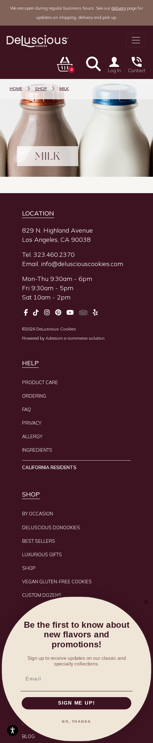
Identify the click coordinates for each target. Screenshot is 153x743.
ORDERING (34, 396)
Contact (136, 70)
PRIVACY (31, 423)
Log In (114, 70)
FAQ (26, 409)
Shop (29, 568)
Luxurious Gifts (42, 554)
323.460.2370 (54, 254)
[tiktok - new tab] (36, 312)
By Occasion (37, 513)
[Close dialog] (146, 601)
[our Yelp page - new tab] (95, 312)
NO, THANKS (76, 722)
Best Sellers (38, 541)
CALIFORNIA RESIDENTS (49, 467)
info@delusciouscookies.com (82, 264)
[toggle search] (93, 64)
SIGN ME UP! (76, 703)
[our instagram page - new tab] (47, 312)
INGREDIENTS (37, 450)
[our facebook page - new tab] (26, 312)
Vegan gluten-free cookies (57, 581)
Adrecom (54, 338)
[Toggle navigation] (136, 40)
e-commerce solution (84, 338)
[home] (36, 41)
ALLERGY (32, 436)
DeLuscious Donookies (51, 527)
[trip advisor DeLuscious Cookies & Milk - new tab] (83, 312)
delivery (118, 8)
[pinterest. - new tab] (58, 312)
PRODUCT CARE (40, 382)
